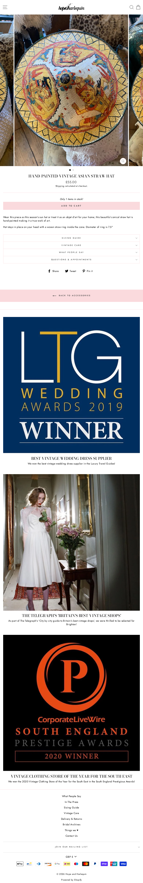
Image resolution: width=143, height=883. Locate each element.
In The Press (71, 802)
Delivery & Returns (71, 819)
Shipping (59, 186)
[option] (71, 90)
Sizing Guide (71, 238)
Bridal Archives (71, 824)
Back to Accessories (74, 295)
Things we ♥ (71, 830)
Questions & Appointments (71, 259)
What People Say (71, 252)
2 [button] (73, 170)
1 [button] (70, 170)
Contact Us (71, 836)
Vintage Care (71, 245)
